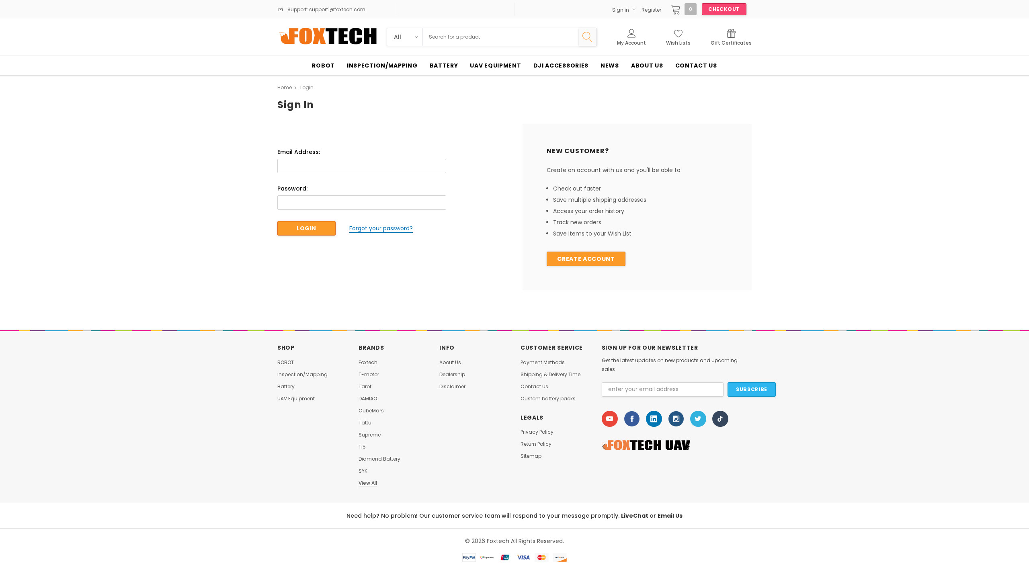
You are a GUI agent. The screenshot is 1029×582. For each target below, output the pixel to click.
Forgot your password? (381, 228)
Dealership (452, 374)
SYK (363, 471)
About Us (450, 362)
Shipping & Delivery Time (550, 374)
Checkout (724, 9)
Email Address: (298, 152)
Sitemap (531, 456)
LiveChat (635, 516)
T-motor (369, 374)
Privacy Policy (537, 432)
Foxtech (368, 362)
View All (368, 483)
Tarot (365, 386)
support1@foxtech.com (336, 9)
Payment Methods (543, 362)
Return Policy (536, 444)
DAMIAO (368, 399)
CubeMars (371, 411)
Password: (292, 188)
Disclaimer (452, 386)
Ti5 (362, 447)
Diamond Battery (379, 459)
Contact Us (534, 386)
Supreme (370, 435)
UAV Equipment (296, 399)
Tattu (365, 423)
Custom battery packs (548, 399)
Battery (286, 386)
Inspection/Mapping (302, 374)
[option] (646, 446)
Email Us (670, 516)
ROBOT (285, 362)
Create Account (586, 259)
